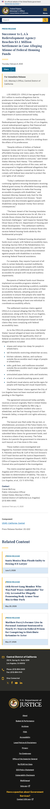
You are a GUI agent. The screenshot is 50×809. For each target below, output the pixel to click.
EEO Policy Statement (25, 770)
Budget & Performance (25, 721)
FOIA (25, 732)
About (25, 716)
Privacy (25, 748)
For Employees (25, 754)
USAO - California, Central (13, 523)
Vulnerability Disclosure (25, 775)
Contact (24, 799)
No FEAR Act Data (25, 764)
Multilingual (25, 781)
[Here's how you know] (25, 3)
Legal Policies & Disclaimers (25, 743)
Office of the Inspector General (25, 759)
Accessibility (25, 737)
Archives (25, 726)
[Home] (15, 14)
